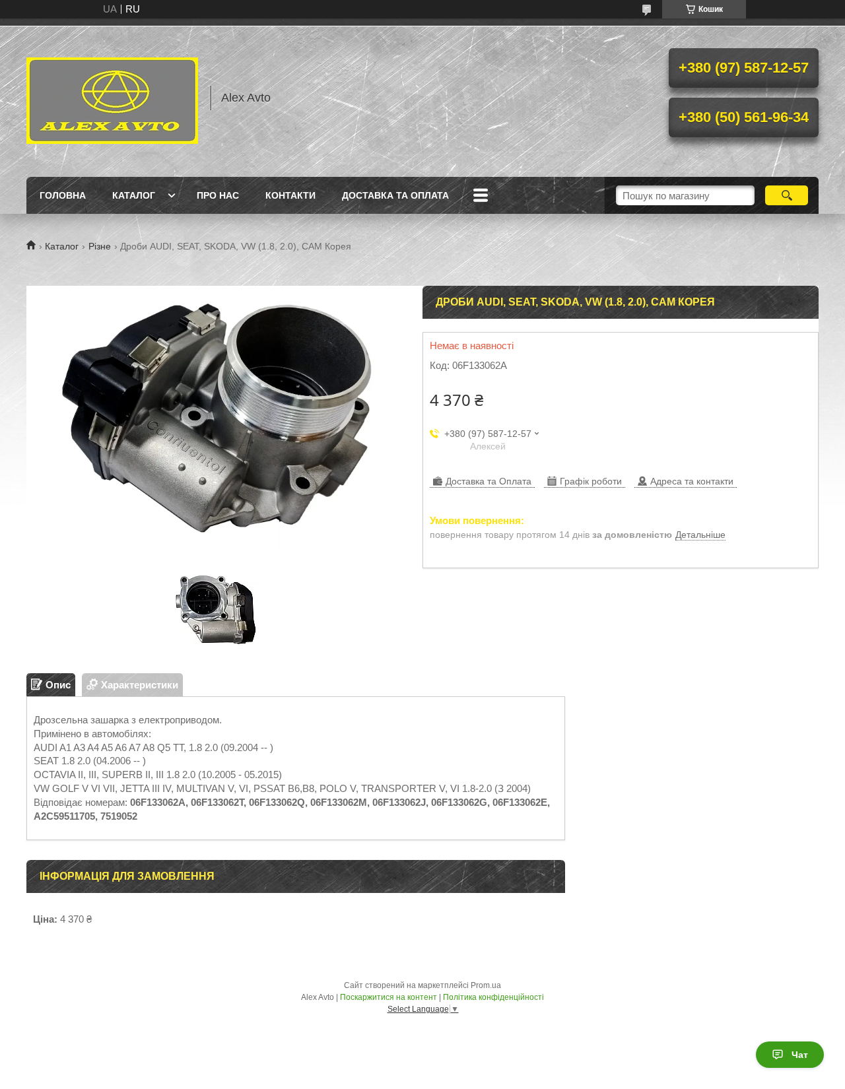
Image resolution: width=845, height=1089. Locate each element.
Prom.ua (486, 985)
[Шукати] (786, 195)
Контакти (290, 195)
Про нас (218, 195)
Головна (63, 195)
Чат (800, 1054)
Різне (99, 246)
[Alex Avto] (112, 97)
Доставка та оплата (395, 195)
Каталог (133, 195)
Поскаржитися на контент (388, 997)
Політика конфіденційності (493, 997)
